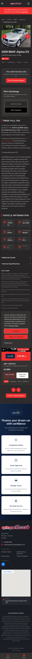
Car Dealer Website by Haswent (16, 648)
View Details (9, 374)
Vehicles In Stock (6, 552)
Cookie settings (16, 650)
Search (9, 19)
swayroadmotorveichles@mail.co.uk (14, 544)
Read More (24, 12)
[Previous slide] (4, 36)
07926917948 (8, 542)
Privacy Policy (5, 556)
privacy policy (13, 326)
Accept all (16, 331)
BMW (15, 19)
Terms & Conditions (22, 556)
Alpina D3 (22, 19)
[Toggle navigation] (28, 3)
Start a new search (16, 396)
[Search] (2, 3)
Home (3, 19)
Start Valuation (16, 110)
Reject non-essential (16, 337)
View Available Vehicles (16, 80)
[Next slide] (27, 36)
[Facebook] (3, 564)
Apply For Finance (22, 375)
